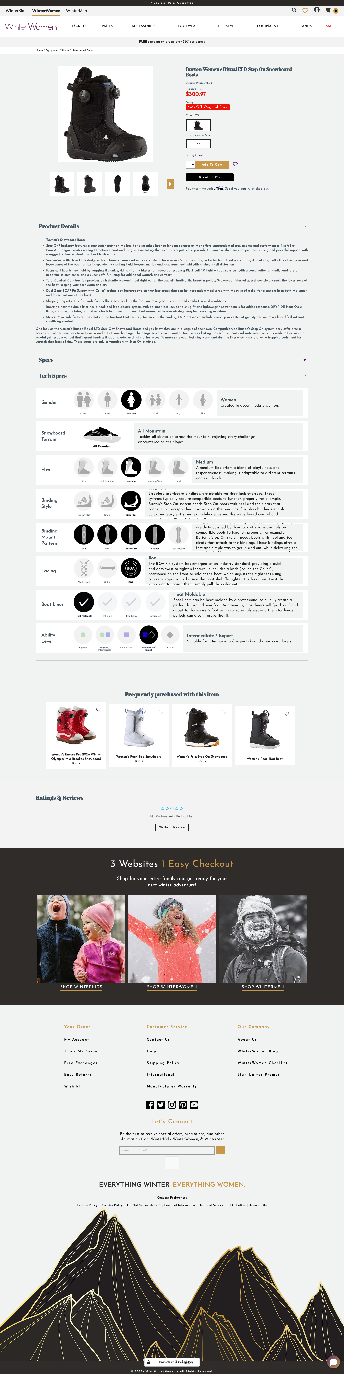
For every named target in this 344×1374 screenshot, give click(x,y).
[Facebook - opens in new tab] (150, 1106)
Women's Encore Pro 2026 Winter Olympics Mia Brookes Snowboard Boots (76, 759)
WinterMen (76, 10)
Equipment (267, 26)
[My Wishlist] (305, 10)
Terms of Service (211, 1205)
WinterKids (16, 10)
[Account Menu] (317, 10)
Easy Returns (78, 1074)
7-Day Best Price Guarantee (172, 3)
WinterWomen (46, 10)
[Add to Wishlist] (235, 164)
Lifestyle (227, 26)
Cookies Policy (112, 1205)
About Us (247, 1039)
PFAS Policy (236, 1205)
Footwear (188, 26)
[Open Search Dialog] (294, 10)
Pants (107, 26)
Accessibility (258, 1205)
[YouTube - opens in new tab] (194, 1106)
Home (39, 50)
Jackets (79, 26)
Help (151, 1051)
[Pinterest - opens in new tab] (183, 1106)
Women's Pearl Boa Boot (265, 759)
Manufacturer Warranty (172, 1086)
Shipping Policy (163, 1063)
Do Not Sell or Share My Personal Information (161, 1205)
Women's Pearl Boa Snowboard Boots (138, 759)
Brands (304, 26)
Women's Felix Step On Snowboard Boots (202, 759)
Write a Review (172, 827)
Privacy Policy (87, 1205)
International (161, 1074)
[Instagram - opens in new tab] (172, 1106)
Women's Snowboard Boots (77, 50)
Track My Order (81, 1051)
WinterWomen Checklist (263, 1063)
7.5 (198, 143)
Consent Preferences (172, 1197)
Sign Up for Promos (259, 1074)
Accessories (144, 26)
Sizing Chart (194, 155)
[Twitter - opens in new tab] (161, 1106)
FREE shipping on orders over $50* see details (172, 41)
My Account (76, 1039)
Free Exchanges (81, 1063)
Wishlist (72, 1086)
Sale (330, 26)
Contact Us (158, 1039)
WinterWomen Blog (258, 1051)
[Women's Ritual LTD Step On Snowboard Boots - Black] (62, 182)
